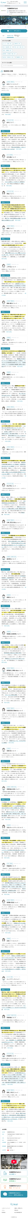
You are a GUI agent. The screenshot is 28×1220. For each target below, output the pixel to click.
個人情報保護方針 (18, 1212)
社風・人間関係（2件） (7, 50)
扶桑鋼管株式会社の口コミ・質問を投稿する (16, 1194)
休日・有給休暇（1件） (7, 47)
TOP (3, 35)
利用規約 (3, 1212)
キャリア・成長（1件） (7, 43)
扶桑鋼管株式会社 (12, 8)
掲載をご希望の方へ (18, 1208)
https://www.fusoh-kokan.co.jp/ (13, 1138)
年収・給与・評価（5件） (19, 47)
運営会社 (16, 1210)
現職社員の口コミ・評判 (17, 36)
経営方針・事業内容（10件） (8, 57)
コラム (3, 1210)
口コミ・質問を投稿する (15, 30)
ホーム (2, 5)
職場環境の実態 (10, 35)
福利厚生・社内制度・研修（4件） (9, 53)
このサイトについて (6, 1208)
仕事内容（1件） (17, 43)
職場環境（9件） (19, 57)
